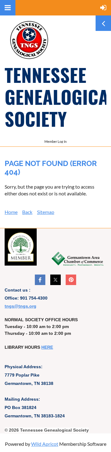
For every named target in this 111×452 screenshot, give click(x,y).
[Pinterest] (71, 280)
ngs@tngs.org (21, 306)
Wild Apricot (44, 444)
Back (27, 212)
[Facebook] (40, 280)
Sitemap (45, 212)
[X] (55, 280)
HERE (47, 347)
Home (11, 212)
